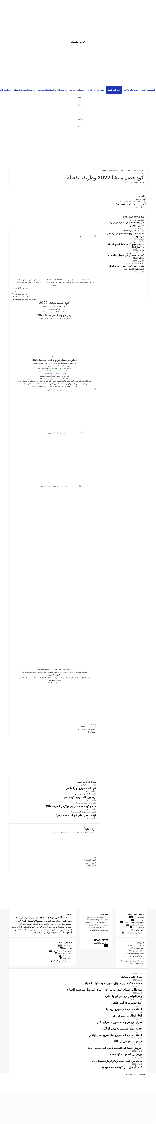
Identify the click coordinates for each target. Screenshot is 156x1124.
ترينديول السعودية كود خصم (80, 797)
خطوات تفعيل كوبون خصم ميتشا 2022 (25, 299)
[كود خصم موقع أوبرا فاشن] (86, 785)
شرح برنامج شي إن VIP (128, 1041)
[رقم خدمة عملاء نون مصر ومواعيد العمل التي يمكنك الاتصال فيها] (134, 263)
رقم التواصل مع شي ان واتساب (123, 996)
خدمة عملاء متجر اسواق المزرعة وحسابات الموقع (113, 983)
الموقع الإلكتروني (90, 863)
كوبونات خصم (114, 89)
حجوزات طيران (77, 89)
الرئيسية (141, 170)
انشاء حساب (60, 921)
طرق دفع (47, 926)
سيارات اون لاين (96, 89)
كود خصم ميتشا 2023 (88, 727)
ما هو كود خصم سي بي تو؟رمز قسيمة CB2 (71, 806)
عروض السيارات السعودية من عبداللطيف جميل (114, 1048)
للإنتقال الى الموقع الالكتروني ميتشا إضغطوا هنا (54, 669)
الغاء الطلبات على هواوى (127, 1015)
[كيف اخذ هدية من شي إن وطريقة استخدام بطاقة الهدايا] (134, 253)
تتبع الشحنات (49, 921)
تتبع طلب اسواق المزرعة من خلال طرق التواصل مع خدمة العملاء (104, 989)
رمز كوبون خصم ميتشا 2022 (22, 296)
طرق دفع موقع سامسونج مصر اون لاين (119, 1022)
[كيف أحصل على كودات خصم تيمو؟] (83, 812)
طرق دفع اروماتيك (131, 976)
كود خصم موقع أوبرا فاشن (81, 788)
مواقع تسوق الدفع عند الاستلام (46, 932)
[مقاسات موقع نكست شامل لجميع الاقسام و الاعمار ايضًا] (136, 242)
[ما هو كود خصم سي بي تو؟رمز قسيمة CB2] (86, 803)
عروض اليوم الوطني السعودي (52, 89)
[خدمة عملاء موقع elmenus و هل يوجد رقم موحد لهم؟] (133, 231)
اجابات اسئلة (67, 917)
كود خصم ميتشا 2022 (20, 294)
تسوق (38, 920)
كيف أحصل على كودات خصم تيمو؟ (76, 815)
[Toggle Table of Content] (14, 291)
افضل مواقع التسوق (50, 917)
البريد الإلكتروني (90, 860)
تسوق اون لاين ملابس (53, 924)
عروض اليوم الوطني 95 (30, 926)
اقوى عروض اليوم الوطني (31, 918)
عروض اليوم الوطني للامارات (62, 961)
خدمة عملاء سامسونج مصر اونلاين (122, 1028)
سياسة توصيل (58, 926)
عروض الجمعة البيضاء (24, 89)
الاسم (93, 857)
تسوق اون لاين (131, 89)
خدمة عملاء (38, 923)
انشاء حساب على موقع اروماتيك (123, 1009)
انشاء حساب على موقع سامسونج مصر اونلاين (115, 1035)
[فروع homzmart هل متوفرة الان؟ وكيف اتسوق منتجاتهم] (137, 220)
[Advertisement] (78, 17)
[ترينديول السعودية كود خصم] (85, 794)
